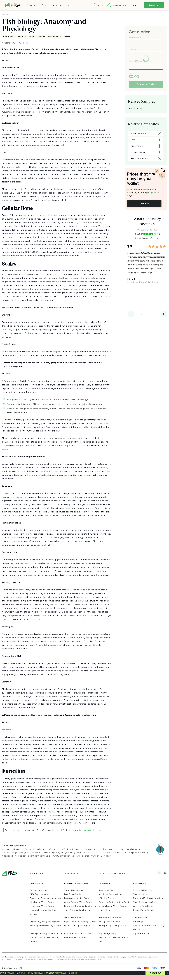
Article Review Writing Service (78, 902)
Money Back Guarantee (76, 883)
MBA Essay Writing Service (42, 894)
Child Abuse (136, 108)
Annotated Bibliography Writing (148, 898)
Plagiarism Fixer (140, 917)
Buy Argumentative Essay (76, 898)
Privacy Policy (139, 883)
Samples (57, 5)
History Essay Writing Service (112, 925)
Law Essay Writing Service (42, 906)
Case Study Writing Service (146, 902)
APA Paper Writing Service (42, 902)
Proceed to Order (146, 84)
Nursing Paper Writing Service (113, 906)
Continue (144, 203)
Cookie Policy (105, 883)
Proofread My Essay (142, 890)
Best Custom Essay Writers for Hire (113, 939)
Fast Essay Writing (73, 894)
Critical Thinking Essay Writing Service (44, 939)
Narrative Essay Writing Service (79, 925)
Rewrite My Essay (107, 890)
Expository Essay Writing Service (80, 921)
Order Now (155, 973)
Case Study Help (141, 894)
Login (135, 5)
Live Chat (100, 5)
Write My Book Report (143, 906)
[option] (147, 262)
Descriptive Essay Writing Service (46, 933)
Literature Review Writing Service (80, 906)
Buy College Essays (108, 933)
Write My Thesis (106, 898)
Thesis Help (104, 910)
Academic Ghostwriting (110, 894)
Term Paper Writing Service (77, 910)
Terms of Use (36, 883)
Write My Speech (72, 917)
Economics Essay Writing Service (46, 898)
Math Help (138, 921)
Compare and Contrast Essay (78, 933)
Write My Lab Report (74, 890)
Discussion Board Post (75, 937)
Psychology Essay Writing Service (46, 921)
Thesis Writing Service (143, 910)
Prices (44, 5)
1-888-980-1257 (119, 5)
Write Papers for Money (110, 917)
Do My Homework (38, 890)
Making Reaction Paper (110, 921)
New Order (154, 5)
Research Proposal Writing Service (43, 912)
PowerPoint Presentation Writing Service (148, 927)
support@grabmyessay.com (112, 873)
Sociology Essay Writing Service (45, 925)
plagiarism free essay (93, 830)
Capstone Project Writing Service (115, 902)
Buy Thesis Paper (141, 933)
